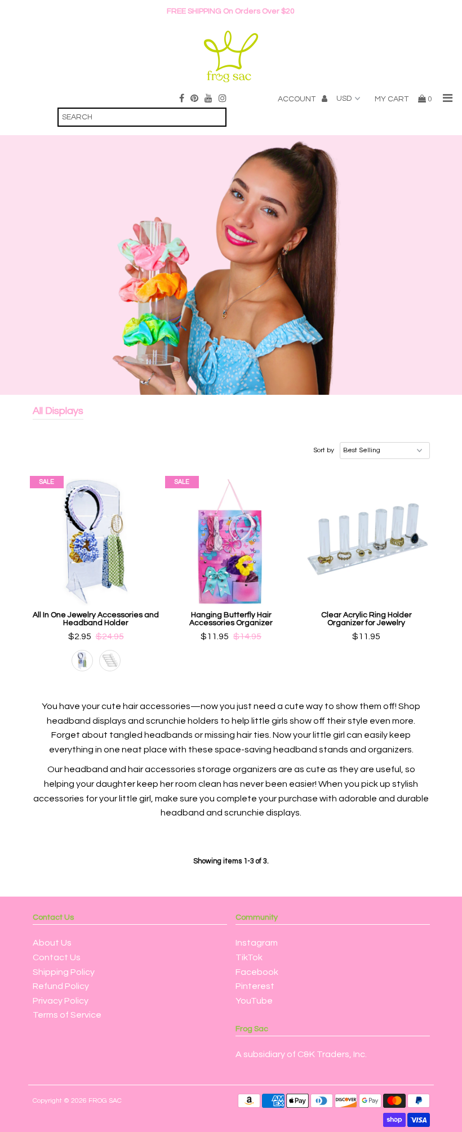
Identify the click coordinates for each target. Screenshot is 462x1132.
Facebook (257, 972)
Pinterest (255, 986)
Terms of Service (67, 1014)
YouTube (254, 1000)
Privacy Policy (60, 1000)
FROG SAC (105, 1100)
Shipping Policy (64, 972)
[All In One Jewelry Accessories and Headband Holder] (96, 542)
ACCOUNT (297, 99)
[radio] (82, 660)
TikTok (249, 957)
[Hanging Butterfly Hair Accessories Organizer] (231, 542)
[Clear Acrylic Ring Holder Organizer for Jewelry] (366, 542)
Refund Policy (61, 986)
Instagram (257, 942)
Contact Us (57, 957)
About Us (52, 942)
